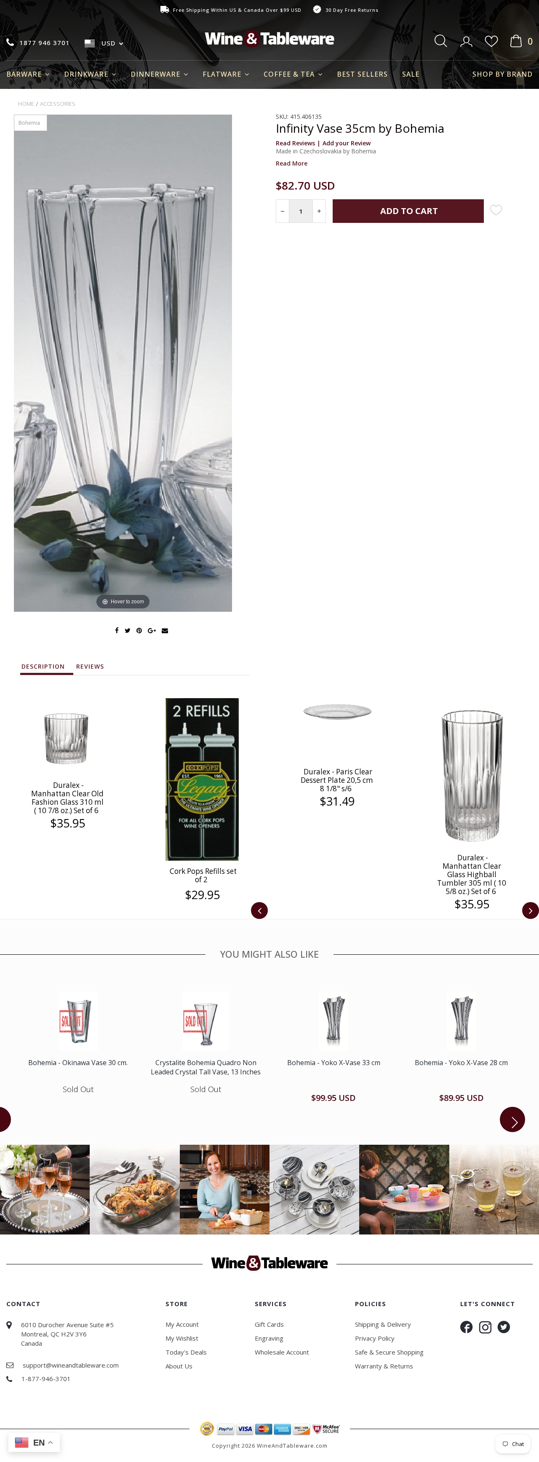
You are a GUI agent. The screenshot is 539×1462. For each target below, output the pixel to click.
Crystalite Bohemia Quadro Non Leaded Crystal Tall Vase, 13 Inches (206, 1067)
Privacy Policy (375, 1338)
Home (26, 103)
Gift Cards (269, 1324)
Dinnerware (156, 74)
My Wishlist (181, 1338)
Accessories (57, 103)
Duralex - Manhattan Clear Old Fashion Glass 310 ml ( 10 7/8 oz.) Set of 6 (67, 797)
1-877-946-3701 (46, 1378)
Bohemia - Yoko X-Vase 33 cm (333, 1062)
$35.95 (67, 823)
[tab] (47, 668)
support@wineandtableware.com (71, 1365)
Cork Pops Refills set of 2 (203, 875)
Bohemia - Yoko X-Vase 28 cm (461, 1062)
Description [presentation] (43, 666)
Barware (25, 74)
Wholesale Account (282, 1352)
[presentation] (259, 910)
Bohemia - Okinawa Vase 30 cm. (78, 1062)
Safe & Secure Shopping (389, 1352)
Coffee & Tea (290, 74)
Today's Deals (186, 1352)
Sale (410, 74)
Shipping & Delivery (383, 1324)
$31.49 (337, 801)
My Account (182, 1324)
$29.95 (202, 895)
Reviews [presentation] (90, 666)
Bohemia (29, 122)
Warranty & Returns (384, 1366)
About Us (178, 1366)
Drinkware (87, 74)
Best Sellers (362, 74)
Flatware (223, 74)
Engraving (269, 1338)
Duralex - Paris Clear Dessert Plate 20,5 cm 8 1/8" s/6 (337, 780)
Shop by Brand (502, 74)
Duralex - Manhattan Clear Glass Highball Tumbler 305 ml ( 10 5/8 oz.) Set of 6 (471, 874)
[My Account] (467, 39)
